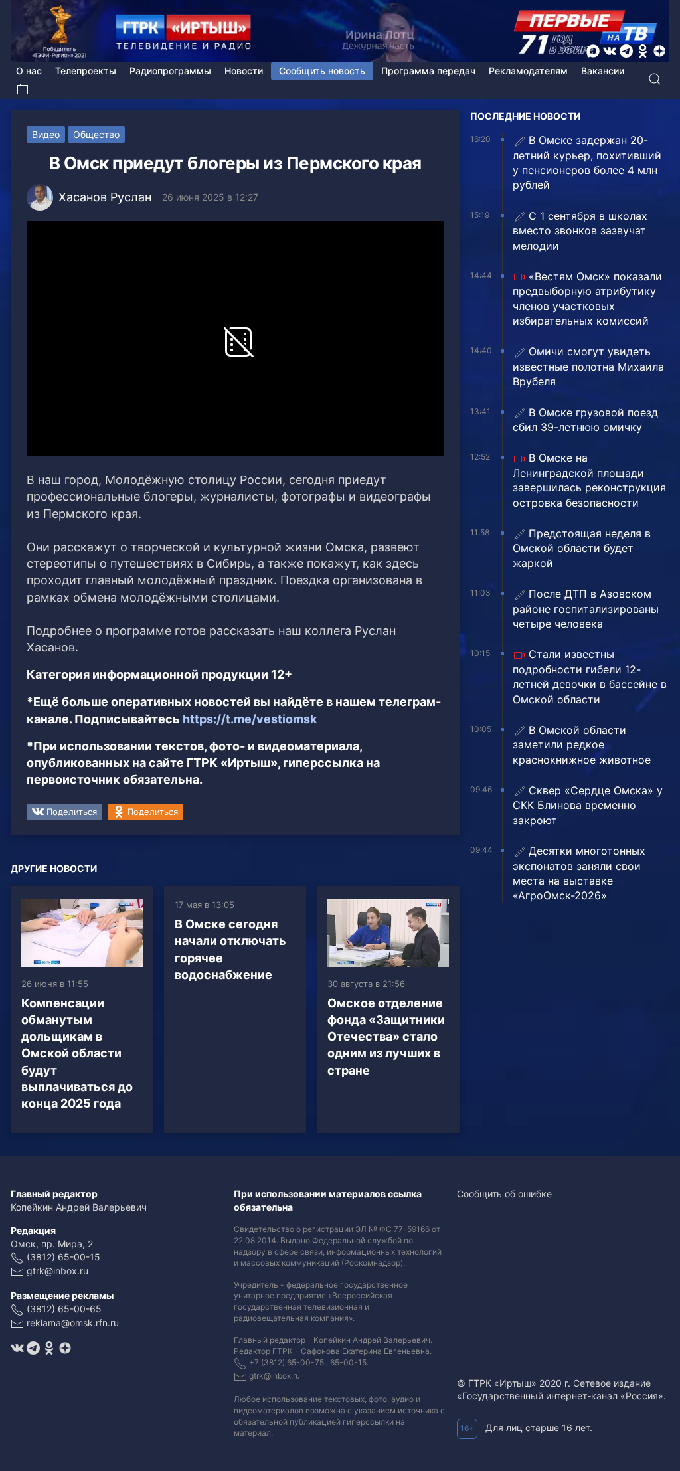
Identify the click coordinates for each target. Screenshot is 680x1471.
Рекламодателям (528, 70)
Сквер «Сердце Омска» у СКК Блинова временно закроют (588, 805)
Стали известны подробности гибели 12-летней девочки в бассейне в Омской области (590, 676)
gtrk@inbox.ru (57, 1270)
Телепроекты (85, 70)
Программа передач (428, 70)
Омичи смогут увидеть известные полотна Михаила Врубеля (588, 366)
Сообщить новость (322, 70)
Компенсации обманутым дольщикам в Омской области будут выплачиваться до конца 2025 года (77, 1053)
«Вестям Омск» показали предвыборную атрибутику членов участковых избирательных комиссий (587, 298)
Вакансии (602, 70)
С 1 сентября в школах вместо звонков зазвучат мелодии (580, 230)
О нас (29, 70)
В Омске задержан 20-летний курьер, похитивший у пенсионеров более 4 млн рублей (587, 162)
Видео (46, 134)
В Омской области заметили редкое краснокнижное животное (582, 744)
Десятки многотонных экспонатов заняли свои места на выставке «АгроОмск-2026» (579, 873)
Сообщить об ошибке (504, 1193)
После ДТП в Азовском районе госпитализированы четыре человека (586, 608)
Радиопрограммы (170, 70)
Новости (243, 70)
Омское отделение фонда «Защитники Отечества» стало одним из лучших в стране (386, 1036)
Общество (96, 134)
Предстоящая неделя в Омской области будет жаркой (582, 548)
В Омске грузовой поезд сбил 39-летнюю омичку (585, 420)
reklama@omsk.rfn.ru (73, 1322)
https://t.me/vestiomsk (250, 719)
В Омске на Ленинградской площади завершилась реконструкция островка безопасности (589, 480)
